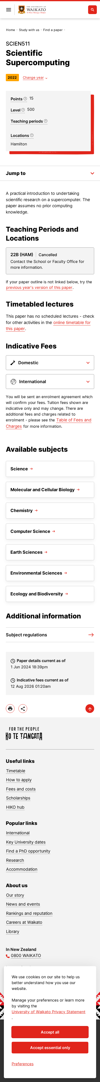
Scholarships (18, 798)
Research (15, 860)
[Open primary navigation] (8, 9)
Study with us (29, 30)
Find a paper (53, 30)
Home (10, 30)
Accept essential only (50, 1047)
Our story (15, 895)
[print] (10, 708)
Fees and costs (21, 789)
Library (12, 931)
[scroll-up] (89, 708)
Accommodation (21, 869)
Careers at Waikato (24, 922)
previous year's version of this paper (39, 287)
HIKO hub (15, 807)
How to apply (19, 779)
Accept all (50, 1032)
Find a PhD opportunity (28, 851)
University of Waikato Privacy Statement (48, 1011)
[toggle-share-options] (22, 708)
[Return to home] (32, 10)
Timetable (15, 770)
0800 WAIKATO (26, 955)
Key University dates (26, 842)
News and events (23, 904)
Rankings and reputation (29, 913)
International (18, 832)
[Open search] (92, 9)
